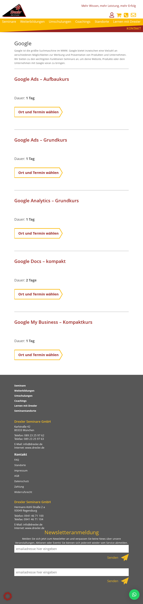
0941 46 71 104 (33, 519)
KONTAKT (134, 28)
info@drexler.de (32, 444)
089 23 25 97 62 (34, 435)
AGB (16, 475)
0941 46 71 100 (34, 515)
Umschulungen (60, 21)
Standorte (102, 21)
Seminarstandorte (25, 410)
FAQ (16, 459)
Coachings (83, 21)
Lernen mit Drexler (127, 21)
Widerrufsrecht (23, 492)
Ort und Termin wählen (38, 112)
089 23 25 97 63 (34, 439)
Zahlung (19, 486)
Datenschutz (21, 481)
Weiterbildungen (32, 21)
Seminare (9, 21)
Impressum (21, 470)
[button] (7, 596)
